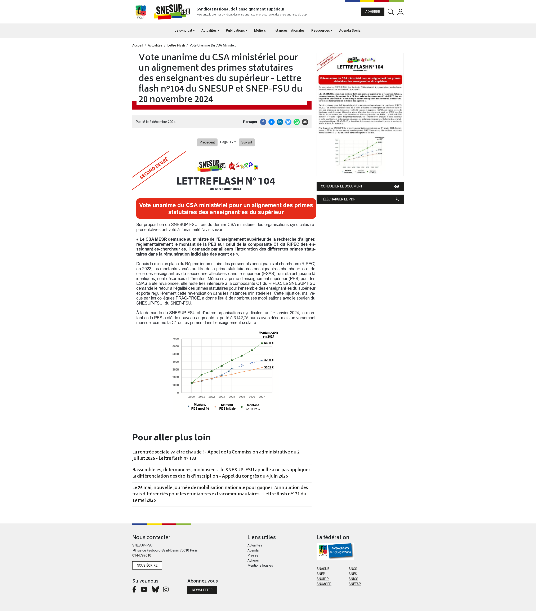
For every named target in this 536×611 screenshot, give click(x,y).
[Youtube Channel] (144, 591)
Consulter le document (341, 186)
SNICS (353, 579)
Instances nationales (289, 30)
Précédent (207, 142)
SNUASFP (324, 584)
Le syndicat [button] (183, 30)
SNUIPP (323, 579)
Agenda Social (350, 30)
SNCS (353, 569)
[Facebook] (263, 122)
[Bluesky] (155, 591)
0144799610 (141, 555)
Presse (252, 555)
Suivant (246, 142)
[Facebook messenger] (271, 122)
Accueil (137, 45)
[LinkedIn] (280, 122)
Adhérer (372, 12)
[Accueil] (173, 11)
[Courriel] (305, 122)
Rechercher (391, 12)
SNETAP (355, 584)
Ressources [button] (320, 30)
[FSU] (140, 11)
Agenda (253, 550)
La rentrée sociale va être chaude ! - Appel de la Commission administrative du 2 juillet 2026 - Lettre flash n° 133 (216, 456)
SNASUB (323, 569)
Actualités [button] (209, 30)
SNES (353, 574)
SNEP (321, 574)
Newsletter (202, 590)
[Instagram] (166, 591)
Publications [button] (235, 30)
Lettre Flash (176, 45)
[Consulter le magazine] (360, 114)
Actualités (155, 45)
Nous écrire (147, 565)
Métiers (260, 30)
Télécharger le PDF (338, 199)
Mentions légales (260, 565)
